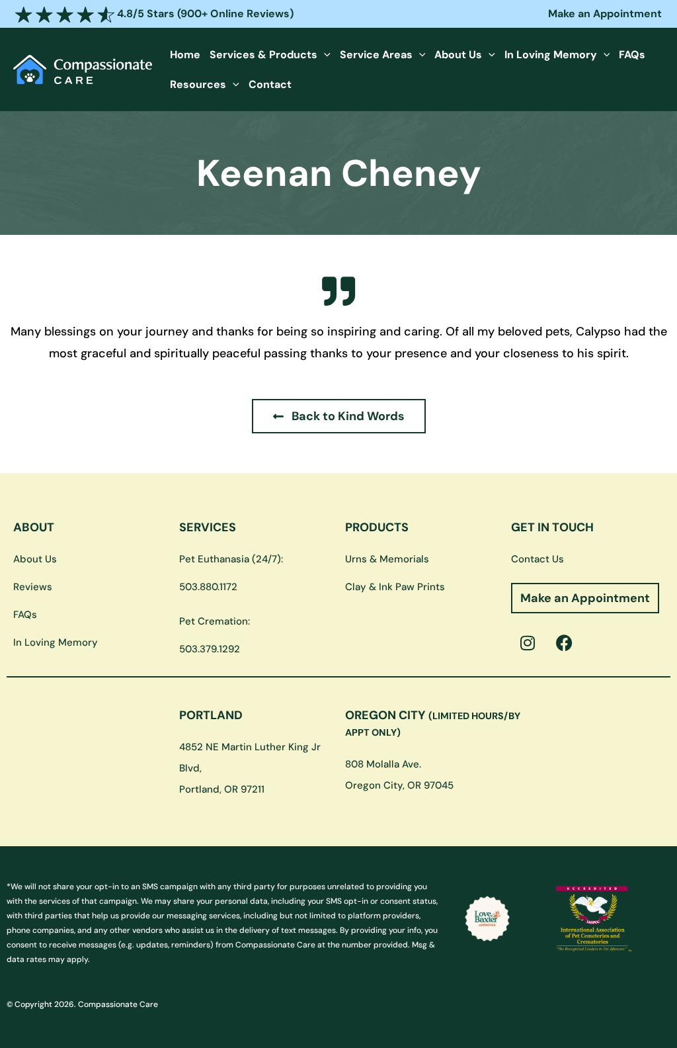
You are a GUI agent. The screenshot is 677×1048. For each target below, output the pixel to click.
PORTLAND (211, 715)
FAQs (632, 55)
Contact (270, 84)
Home (185, 55)
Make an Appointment (605, 14)
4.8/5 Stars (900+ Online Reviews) (204, 14)
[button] (324, 55)
